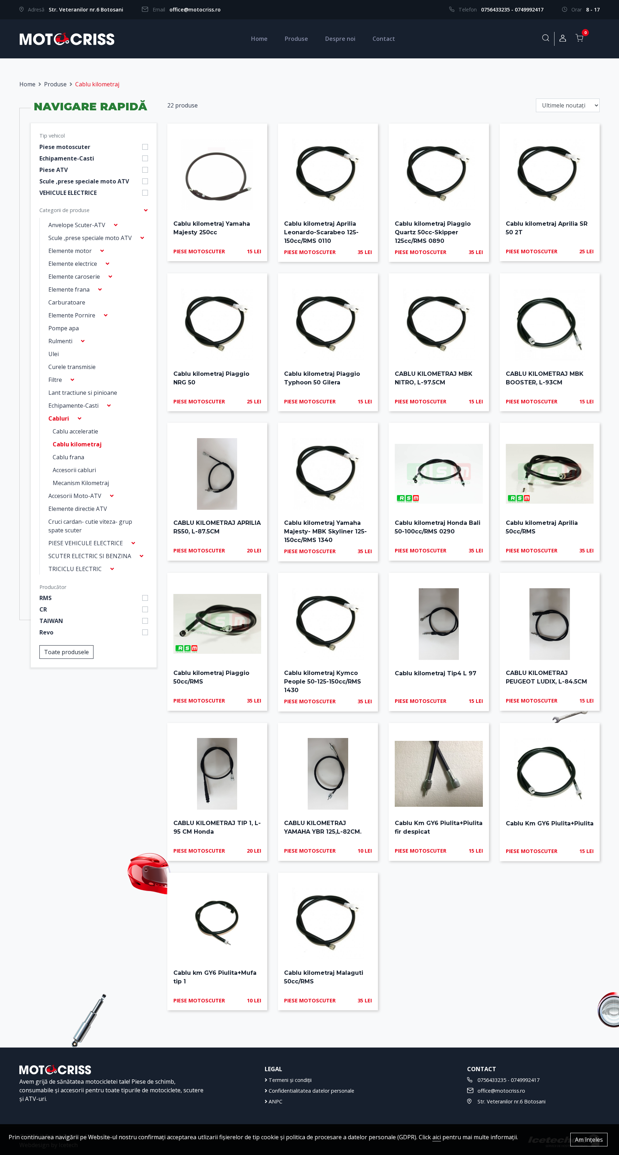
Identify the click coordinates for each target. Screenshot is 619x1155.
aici (436, 1137)
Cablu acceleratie (75, 431)
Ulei (53, 354)
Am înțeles (589, 1140)
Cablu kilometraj (77, 444)
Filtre (55, 380)
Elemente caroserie (74, 277)
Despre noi (340, 39)
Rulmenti (60, 341)
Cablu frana (68, 457)
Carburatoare (66, 302)
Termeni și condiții (289, 1080)
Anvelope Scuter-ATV (76, 225)
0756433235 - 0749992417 (512, 9)
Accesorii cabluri (74, 470)
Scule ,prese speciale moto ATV (84, 181)
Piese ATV (53, 170)
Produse (296, 39)
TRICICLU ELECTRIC (75, 569)
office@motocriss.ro (195, 9)
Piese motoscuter (64, 147)
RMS (45, 598)
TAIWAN (51, 621)
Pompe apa (63, 328)
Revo (46, 632)
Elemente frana (69, 289)
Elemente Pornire (71, 315)
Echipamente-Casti (66, 158)
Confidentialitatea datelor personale (310, 1090)
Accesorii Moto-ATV (74, 496)
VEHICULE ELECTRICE (68, 193)
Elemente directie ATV (77, 509)
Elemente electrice (72, 264)
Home (259, 39)
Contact (384, 39)
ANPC (274, 1101)
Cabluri (58, 418)
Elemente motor (70, 251)
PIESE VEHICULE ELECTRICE (85, 543)
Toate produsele (66, 652)
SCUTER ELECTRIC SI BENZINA (89, 556)
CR (43, 609)
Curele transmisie (72, 367)
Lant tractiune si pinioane (82, 393)
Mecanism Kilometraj (81, 483)
